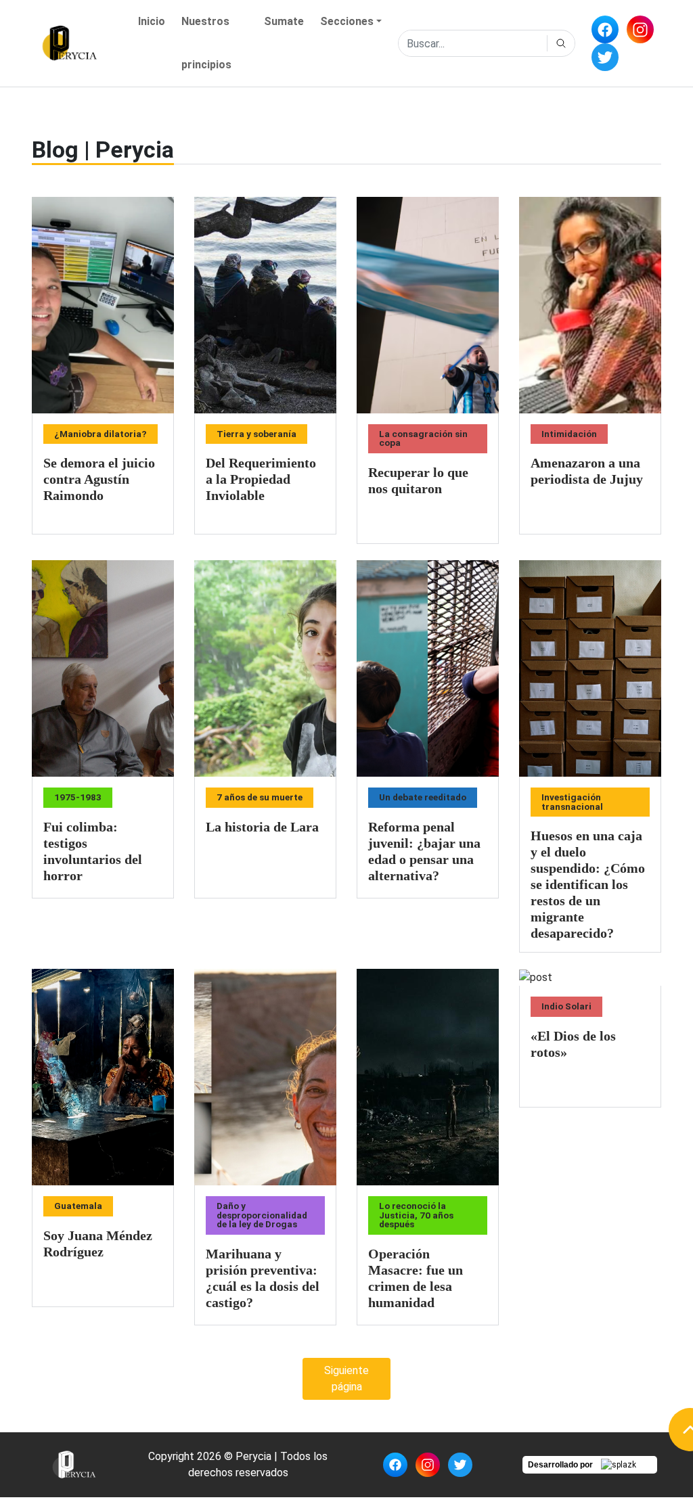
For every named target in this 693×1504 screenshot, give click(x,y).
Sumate (284, 21)
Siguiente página (346, 1378)
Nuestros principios (206, 43)
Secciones (347, 21)
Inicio (151, 21)
